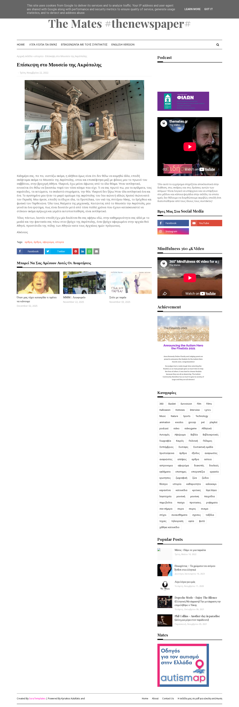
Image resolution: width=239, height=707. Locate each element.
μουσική (180, 496)
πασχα (180, 502)
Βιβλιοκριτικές (210, 434)
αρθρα (28, 242)
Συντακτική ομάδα (203, 447)
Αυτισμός (164, 434)
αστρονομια (166, 465)
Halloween (164, 410)
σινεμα (204, 508)
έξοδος (196, 453)
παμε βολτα (165, 502)
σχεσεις (196, 514)
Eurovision (186, 403)
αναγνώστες (165, 459)
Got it (208, 9)
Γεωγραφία (165, 440)
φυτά (202, 521)
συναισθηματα (179, 514)
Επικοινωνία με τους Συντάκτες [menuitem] (84, 44)
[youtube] (206, 223)
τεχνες (162, 521)
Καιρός (180, 440)
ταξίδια (210, 514)
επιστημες (181, 471)
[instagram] (173, 231)
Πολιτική (193, 440)
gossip (192, 422)
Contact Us (168, 698)
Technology (201, 416)
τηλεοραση (177, 521)
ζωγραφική (181, 477)
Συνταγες (183, 447)
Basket (172, 403)
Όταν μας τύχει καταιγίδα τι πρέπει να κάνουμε (37, 299)
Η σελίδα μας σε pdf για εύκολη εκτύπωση (200, 698)
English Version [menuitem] (122, 44)
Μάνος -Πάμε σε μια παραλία (190, 550)
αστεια (208, 459)
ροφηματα (212, 502)
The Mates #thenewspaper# (119, 23)
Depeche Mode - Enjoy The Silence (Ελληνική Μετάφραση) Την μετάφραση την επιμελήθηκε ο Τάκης (198, 601)
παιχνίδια (209, 496)
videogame (190, 428)
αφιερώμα (48, 242)
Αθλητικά (207, 428)
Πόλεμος (207, 440)
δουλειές (214, 465)
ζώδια (205, 477)
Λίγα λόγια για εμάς (185, 581)
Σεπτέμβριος (166, 447)
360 (161, 403)
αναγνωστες (211, 453)
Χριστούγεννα (166, 453)
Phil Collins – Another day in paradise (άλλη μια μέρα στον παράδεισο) (197, 618)
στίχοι (162, 514)
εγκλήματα (164, 471)
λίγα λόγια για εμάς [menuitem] (43, 44)
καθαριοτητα (193, 484)
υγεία (191, 521)
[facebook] (173, 223)
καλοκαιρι (211, 484)
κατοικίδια (181, 490)
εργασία (214, 471)
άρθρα (37, 242)
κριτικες (196, 490)
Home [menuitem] (21, 44)
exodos (179, 422)
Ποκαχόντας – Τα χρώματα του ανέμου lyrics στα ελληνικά (195, 567)
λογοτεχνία (165, 496)
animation (164, 422)
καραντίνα (165, 490)
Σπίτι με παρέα (117, 297)
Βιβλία (194, 434)
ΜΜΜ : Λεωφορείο (74, 297)
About (155, 698)
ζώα (194, 477)
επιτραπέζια (198, 471)
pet (203, 422)
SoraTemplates (37, 698)
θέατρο (163, 484)
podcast (163, 428)
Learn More (192, 9)
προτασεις (195, 502)
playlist (213, 422)
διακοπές (199, 465)
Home (145, 698)
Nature (174, 416)
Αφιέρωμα (180, 434)
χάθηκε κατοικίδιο (169, 527)
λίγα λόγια (211, 490)
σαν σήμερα (165, 508)
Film (199, 403)
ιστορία (38, 56)
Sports (186, 416)
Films (209, 403)
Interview (195, 410)
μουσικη (194, 496)
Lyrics (208, 410)
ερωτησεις (165, 477)
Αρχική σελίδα (24, 56)
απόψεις (182, 459)
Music (162, 416)
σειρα (180, 508)
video (176, 428)
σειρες (192, 508)
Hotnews (180, 410)
